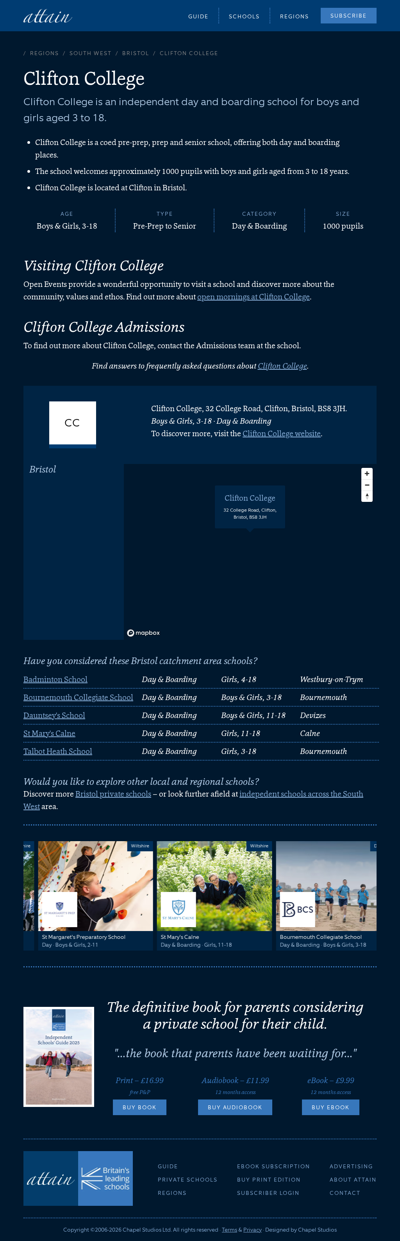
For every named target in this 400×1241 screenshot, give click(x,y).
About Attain (353, 1180)
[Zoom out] (367, 485)
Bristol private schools (113, 794)
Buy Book (140, 1107)
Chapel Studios (317, 1229)
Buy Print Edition (269, 1180)
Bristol (135, 53)
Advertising (351, 1166)
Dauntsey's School (54, 715)
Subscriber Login (268, 1193)
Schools (244, 16)
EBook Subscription (273, 1166)
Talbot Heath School (57, 751)
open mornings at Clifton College (253, 297)
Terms (229, 1229)
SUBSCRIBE (348, 15)
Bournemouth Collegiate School (78, 697)
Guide (198, 16)
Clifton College (282, 366)
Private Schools (188, 1180)
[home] (47, 15)
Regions (294, 16)
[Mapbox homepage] (143, 633)
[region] (250, 552)
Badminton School (55, 679)
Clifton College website (282, 433)
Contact (345, 1193)
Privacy (252, 1229)
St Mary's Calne (49, 733)
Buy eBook (331, 1107)
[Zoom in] (367, 473)
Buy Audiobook (235, 1107)
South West (91, 53)
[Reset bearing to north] (367, 496)
